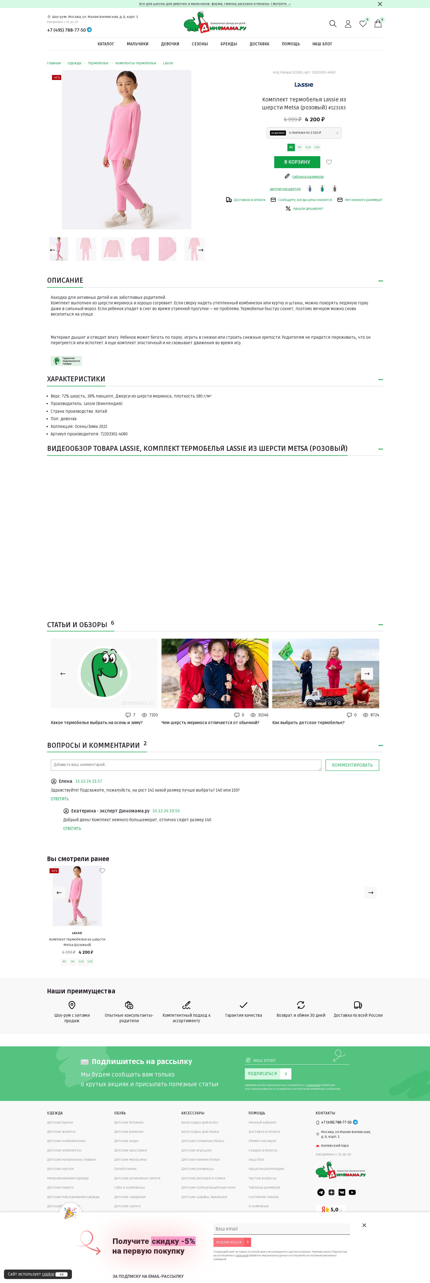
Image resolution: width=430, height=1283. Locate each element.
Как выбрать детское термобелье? (308, 722)
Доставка (259, 44)
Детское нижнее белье (200, 1159)
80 (291, 147)
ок (61, 1275)
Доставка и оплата (249, 200)
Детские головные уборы (202, 1141)
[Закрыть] (380, 4)
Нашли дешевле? (308, 208)
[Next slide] (201, 250)
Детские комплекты (64, 1150)
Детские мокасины (130, 1159)
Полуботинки (125, 1169)
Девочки (170, 44)
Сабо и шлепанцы (129, 1187)
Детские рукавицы (197, 1169)
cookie (48, 1274)
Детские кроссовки (130, 1150)
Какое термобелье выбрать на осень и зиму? (97, 722)
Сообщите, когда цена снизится (305, 200)
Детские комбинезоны (66, 1141)
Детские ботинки (128, 1122)
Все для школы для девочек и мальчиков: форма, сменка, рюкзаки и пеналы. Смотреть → (215, 4)
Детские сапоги (127, 1206)
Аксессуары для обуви (200, 1132)
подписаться (229, 1242)
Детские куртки (60, 1169)
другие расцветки (285, 189)
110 (308, 147)
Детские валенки (128, 1132)
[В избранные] (329, 162)
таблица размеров (308, 177)
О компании (259, 1206)
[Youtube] (352, 1192)
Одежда (74, 63)
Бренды (228, 44)
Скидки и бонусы (263, 1150)
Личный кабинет (263, 1122)
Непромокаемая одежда (68, 1178)
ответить (60, 799)
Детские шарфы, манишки (204, 1197)
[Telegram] (89, 30)
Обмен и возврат (263, 1141)
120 (317, 147)
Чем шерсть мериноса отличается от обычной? (210, 722)
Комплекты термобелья (135, 63)
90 (299, 147)
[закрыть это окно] (364, 1225)
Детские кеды (126, 1141)
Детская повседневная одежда (73, 1197)
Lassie (168, 63)
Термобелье (98, 63)
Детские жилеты (61, 1132)
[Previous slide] (52, 250)
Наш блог (322, 44)
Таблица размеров (264, 1187)
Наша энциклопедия (266, 1169)
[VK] (342, 1192)
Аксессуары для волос (199, 1122)
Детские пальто (60, 1187)
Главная (54, 63)
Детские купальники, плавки (71, 1159)
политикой (313, 1085)
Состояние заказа (263, 1197)
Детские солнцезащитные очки (208, 1187)
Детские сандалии (130, 1197)
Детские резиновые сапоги (137, 1178)
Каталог (106, 44)
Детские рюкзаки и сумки (203, 1178)
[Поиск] (333, 24)
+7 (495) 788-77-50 (66, 30)
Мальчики (138, 44)
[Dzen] (331, 1192)
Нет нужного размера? (363, 200)
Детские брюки (60, 1122)
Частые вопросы (262, 1178)
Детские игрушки (196, 1150)
